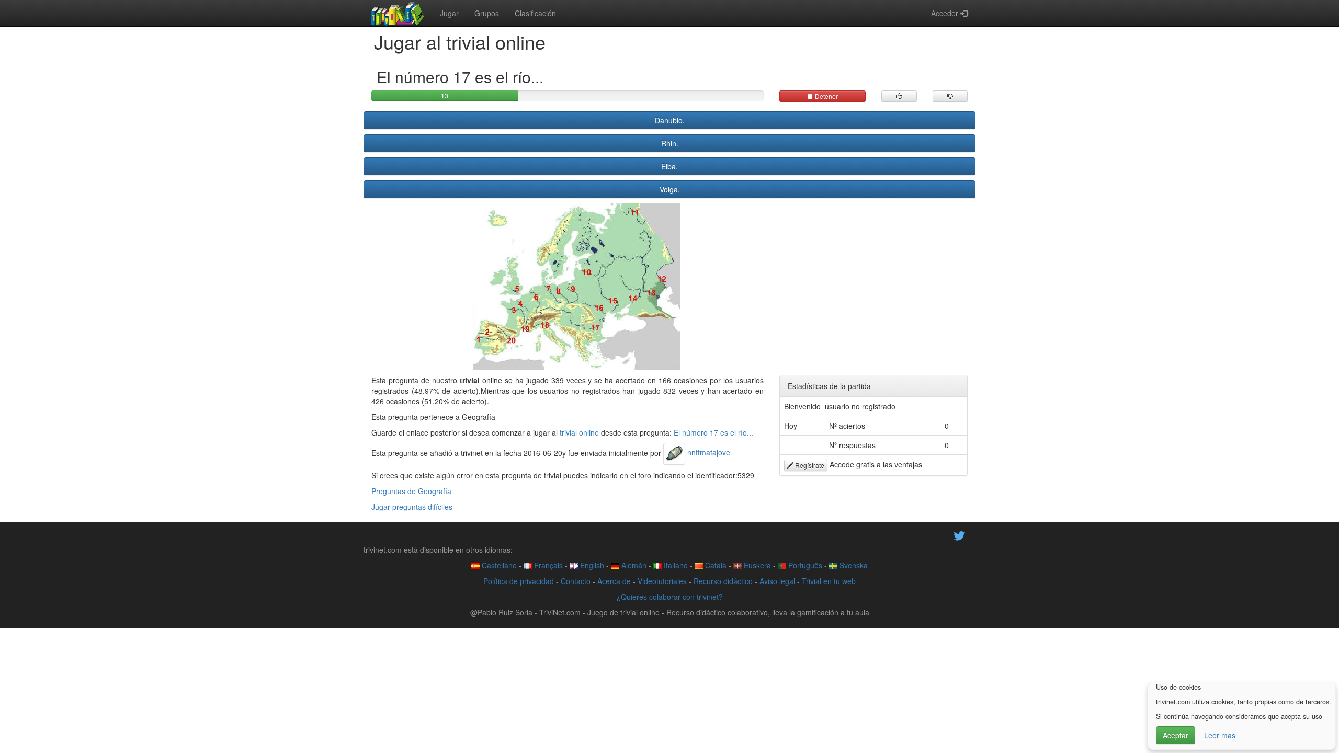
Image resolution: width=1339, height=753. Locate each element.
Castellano (498, 565)
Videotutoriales (662, 581)
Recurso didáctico (723, 581)
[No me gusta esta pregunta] (950, 96)
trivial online (579, 432)
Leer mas (1219, 735)
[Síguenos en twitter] (959, 534)
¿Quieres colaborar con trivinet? (670, 596)
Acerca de (614, 581)
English (591, 565)
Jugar (449, 13)
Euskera (756, 565)
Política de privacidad (518, 581)
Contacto (576, 581)
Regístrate (808, 465)
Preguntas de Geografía (411, 491)
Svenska (852, 565)
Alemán (632, 565)
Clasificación (535, 13)
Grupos (486, 13)
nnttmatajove (707, 452)
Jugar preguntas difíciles (411, 506)
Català (715, 565)
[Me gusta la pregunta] (899, 96)
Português (804, 565)
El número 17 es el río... (713, 432)
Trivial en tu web (829, 581)
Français (547, 565)
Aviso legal (777, 581)
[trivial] (398, 13)
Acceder (945, 13)
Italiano (675, 565)
